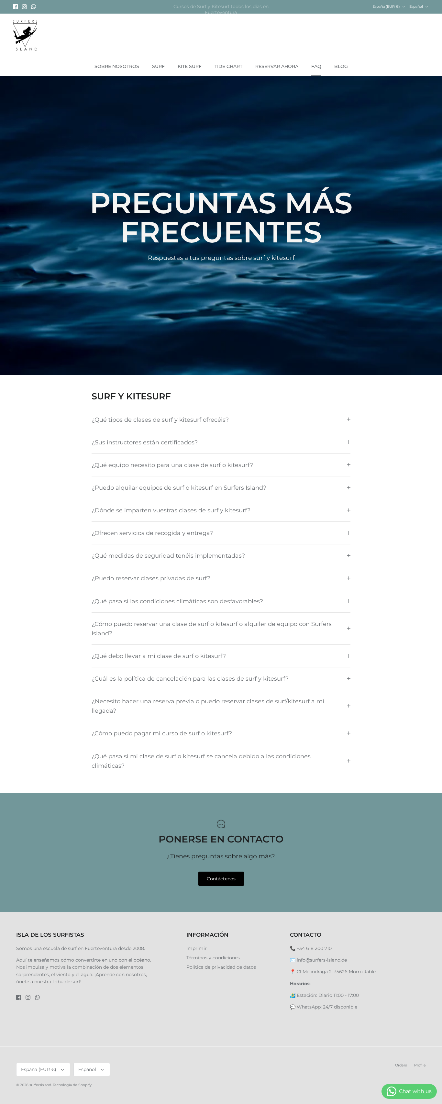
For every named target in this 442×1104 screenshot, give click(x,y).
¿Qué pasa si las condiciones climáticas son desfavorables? (177, 601)
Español (416, 6)
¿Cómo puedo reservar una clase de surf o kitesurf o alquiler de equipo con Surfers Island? (212, 628)
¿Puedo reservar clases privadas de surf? (151, 578)
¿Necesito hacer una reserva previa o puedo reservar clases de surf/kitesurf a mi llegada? (208, 705)
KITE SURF (190, 66)
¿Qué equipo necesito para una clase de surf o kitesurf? (172, 465)
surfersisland (40, 1085)
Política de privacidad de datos (221, 967)
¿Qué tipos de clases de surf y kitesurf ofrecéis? (160, 419)
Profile (420, 1065)
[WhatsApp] (33, 6)
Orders (401, 1065)
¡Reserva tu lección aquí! (221, 7)
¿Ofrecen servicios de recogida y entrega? (152, 533)
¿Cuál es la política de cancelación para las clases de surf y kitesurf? (190, 678)
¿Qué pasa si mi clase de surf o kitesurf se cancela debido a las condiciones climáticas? (201, 761)
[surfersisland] (25, 35)
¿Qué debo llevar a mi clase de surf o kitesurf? (159, 656)
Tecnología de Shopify (72, 1085)
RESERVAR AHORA (276, 66)
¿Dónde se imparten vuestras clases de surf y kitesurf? (171, 510)
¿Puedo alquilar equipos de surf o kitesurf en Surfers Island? (179, 487)
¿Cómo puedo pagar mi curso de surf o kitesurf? (162, 733)
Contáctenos (221, 879)
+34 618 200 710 (314, 948)
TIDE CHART (228, 66)
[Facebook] (15, 6)
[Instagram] (24, 6)
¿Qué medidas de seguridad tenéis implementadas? (168, 555)
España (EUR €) (386, 6)
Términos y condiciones (213, 958)
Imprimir (196, 948)
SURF (158, 66)
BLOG (341, 66)
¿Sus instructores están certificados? (145, 442)
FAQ (316, 66)
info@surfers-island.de (322, 960)
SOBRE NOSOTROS (116, 66)
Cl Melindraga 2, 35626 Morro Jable (336, 972)
